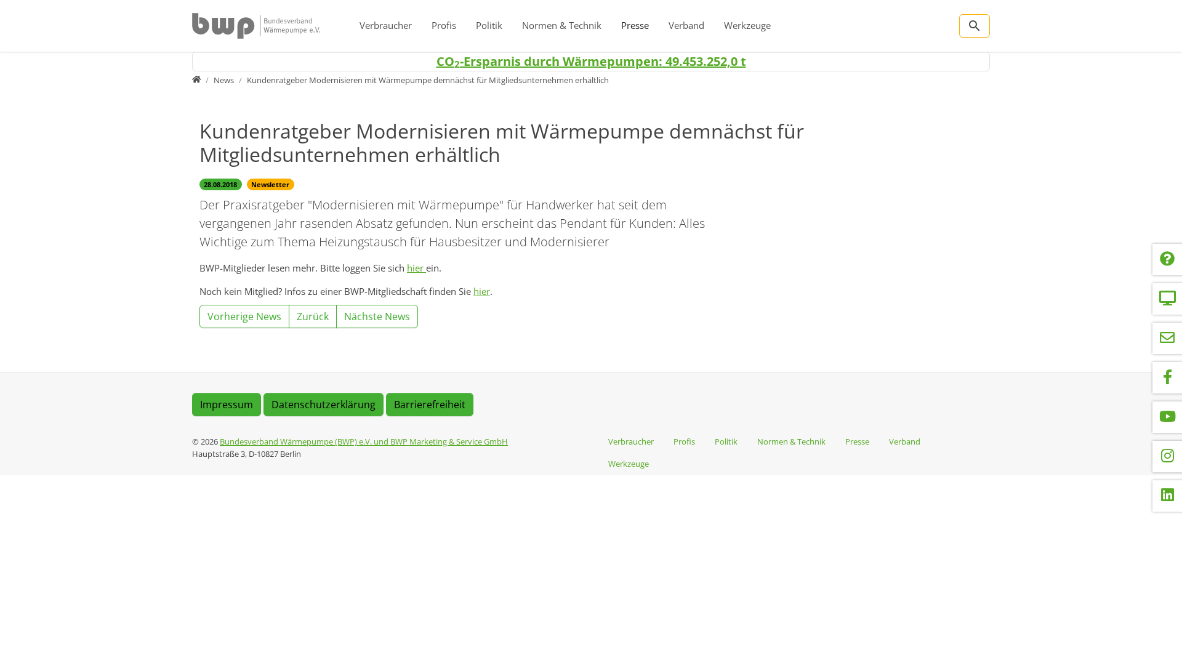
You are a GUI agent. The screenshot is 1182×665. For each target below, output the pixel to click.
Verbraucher (386, 25)
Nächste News (377, 316)
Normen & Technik (561, 25)
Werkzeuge (747, 25)
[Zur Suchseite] (974, 26)
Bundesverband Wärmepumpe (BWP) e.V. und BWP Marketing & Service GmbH (364, 441)
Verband (686, 25)
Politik (489, 25)
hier (416, 268)
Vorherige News (244, 316)
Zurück (313, 316)
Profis (444, 25)
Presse (635, 25)
